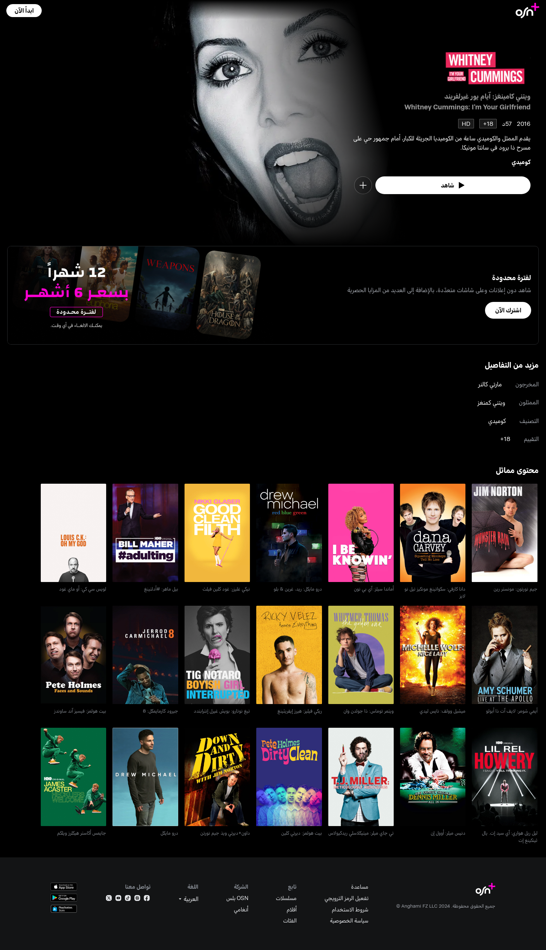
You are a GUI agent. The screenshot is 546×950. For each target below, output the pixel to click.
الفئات (290, 920)
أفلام (292, 909)
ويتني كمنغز (491, 402)
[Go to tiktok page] (128, 899)
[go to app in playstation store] (64, 909)
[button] (24, 10)
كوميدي (521, 161)
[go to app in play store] (64, 898)
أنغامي (241, 909)
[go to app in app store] (64, 887)
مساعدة (359, 887)
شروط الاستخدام (350, 909)
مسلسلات (286, 898)
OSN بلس (237, 898)
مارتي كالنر (490, 384)
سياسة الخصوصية (349, 920)
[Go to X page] (109, 899)
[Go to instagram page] (137, 899)
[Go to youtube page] (118, 899)
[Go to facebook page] (147, 899)
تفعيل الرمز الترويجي (346, 898)
